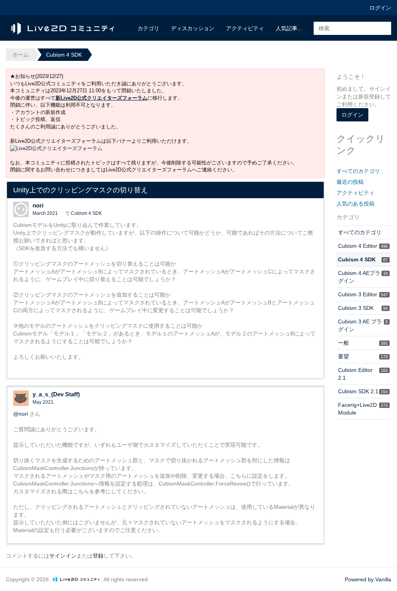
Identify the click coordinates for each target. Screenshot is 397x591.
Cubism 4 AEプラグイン (363, 277)
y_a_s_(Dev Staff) (56, 394)
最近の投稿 (350, 182)
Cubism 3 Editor (363, 294)
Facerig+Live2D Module (363, 409)
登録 (98, 556)
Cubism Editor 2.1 (363, 374)
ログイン (380, 8)
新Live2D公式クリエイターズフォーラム (101, 98)
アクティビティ (245, 28)
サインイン (62, 556)
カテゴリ (148, 28)
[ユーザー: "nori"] (21, 209)
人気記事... (289, 28)
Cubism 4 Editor (363, 246)
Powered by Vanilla (368, 579)
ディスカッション (192, 28)
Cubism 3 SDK (363, 308)
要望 (363, 356)
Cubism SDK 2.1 (363, 391)
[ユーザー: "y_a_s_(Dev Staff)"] (21, 398)
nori (38, 205)
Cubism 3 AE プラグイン (363, 325)
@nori (20, 414)
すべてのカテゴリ (358, 171)
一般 (363, 343)
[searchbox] (352, 28)
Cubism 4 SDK (86, 213)
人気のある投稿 (356, 203)
